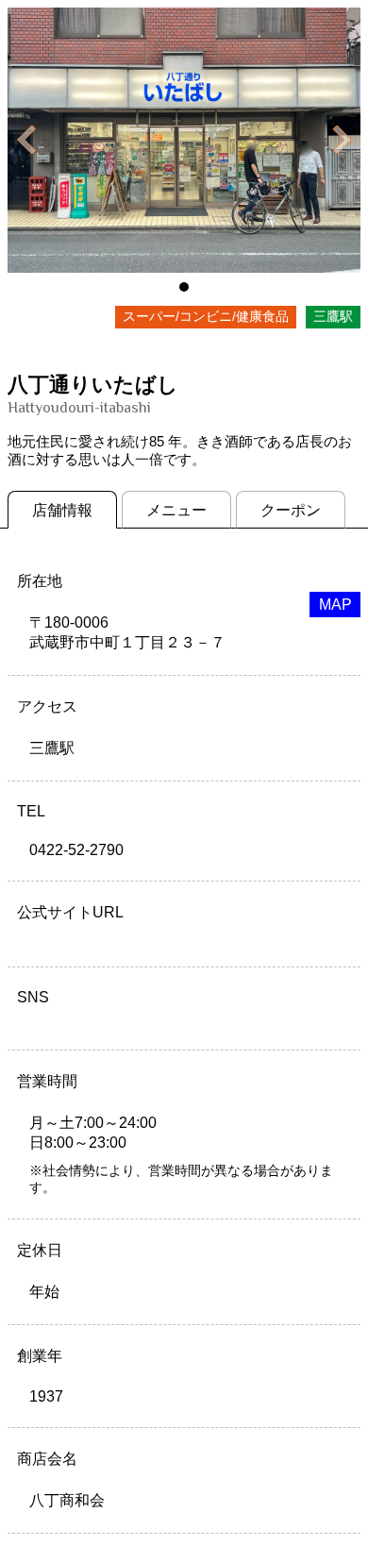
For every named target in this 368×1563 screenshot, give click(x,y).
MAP (335, 605)
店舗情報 (62, 510)
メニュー (176, 510)
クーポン (290, 510)
